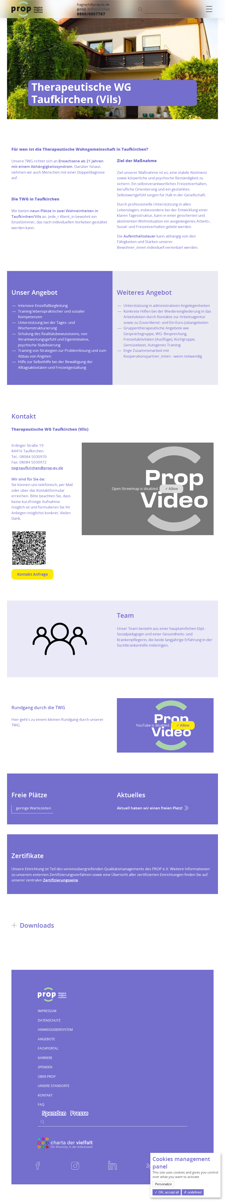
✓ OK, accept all (167, 1192)
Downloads (36, 925)
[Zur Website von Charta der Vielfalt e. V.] (65, 1143)
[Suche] (140, 9)
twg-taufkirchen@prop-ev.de (37, 467)
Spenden (54, 1113)
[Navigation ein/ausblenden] (209, 9)
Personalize (163, 1184)
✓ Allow (171, 489)
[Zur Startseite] (27, 9)
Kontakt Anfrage (32, 574)
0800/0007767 (91, 14)
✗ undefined (192, 1192)
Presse (79, 1113)
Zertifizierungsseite (60, 880)
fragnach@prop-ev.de (93, 4)
